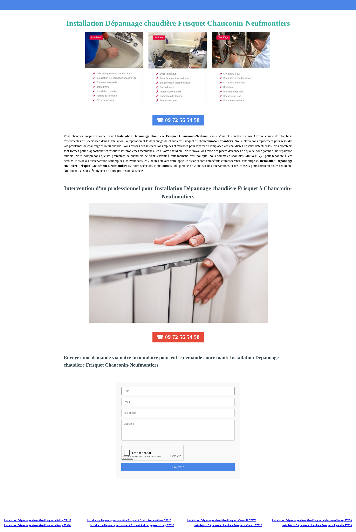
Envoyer (178, 467)
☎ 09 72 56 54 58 (178, 120)
